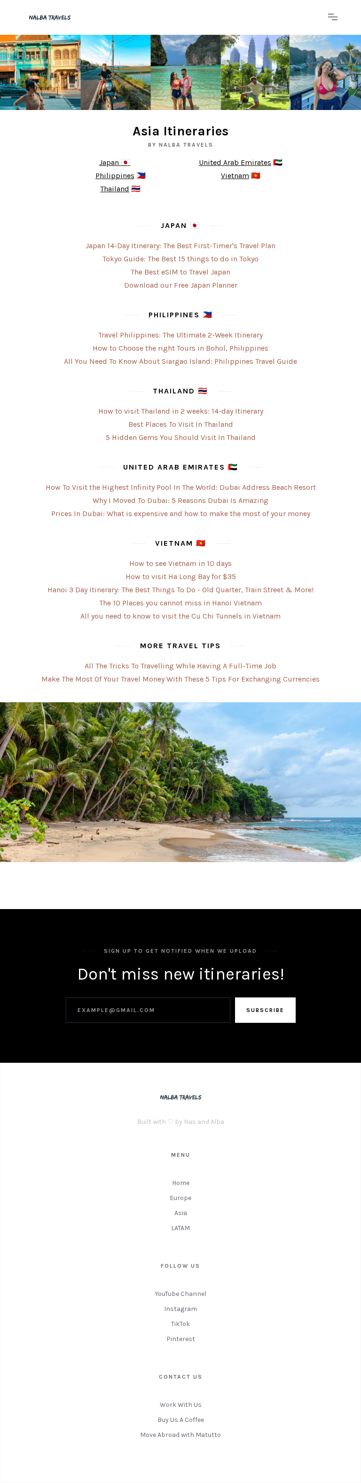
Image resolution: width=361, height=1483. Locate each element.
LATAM (180, 1228)
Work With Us (181, 1405)
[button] (332, 17)
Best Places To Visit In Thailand (180, 424)
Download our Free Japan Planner (180, 285)
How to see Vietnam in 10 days (180, 563)
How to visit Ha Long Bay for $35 (181, 576)
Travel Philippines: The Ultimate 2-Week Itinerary (180, 334)
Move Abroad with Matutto (180, 1435)
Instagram (180, 1309)
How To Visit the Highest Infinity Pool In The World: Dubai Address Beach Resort (181, 487)
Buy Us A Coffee (180, 1420)
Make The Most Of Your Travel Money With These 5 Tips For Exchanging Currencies (180, 679)
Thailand (114, 188)
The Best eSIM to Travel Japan (180, 271)
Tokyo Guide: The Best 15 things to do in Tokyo (180, 258)
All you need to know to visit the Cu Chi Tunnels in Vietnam (180, 616)
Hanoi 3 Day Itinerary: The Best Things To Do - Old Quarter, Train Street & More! (180, 589)
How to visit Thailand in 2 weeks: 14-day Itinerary (180, 411)
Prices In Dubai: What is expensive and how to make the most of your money (180, 513)
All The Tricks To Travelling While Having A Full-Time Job (180, 665)
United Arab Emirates (235, 162)
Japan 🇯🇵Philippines (114, 169)
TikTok (180, 1324)
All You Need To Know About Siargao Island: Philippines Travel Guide (180, 361)
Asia (180, 1213)
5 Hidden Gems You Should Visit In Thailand (181, 437)
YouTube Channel (180, 1294)
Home (180, 1183)
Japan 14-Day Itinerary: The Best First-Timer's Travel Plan (180, 245)
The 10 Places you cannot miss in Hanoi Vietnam (180, 602)
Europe (180, 1198)
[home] (171, 17)
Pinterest (180, 1339)
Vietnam (235, 175)
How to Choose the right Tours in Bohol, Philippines (180, 348)
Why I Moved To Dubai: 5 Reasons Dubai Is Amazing (180, 500)
